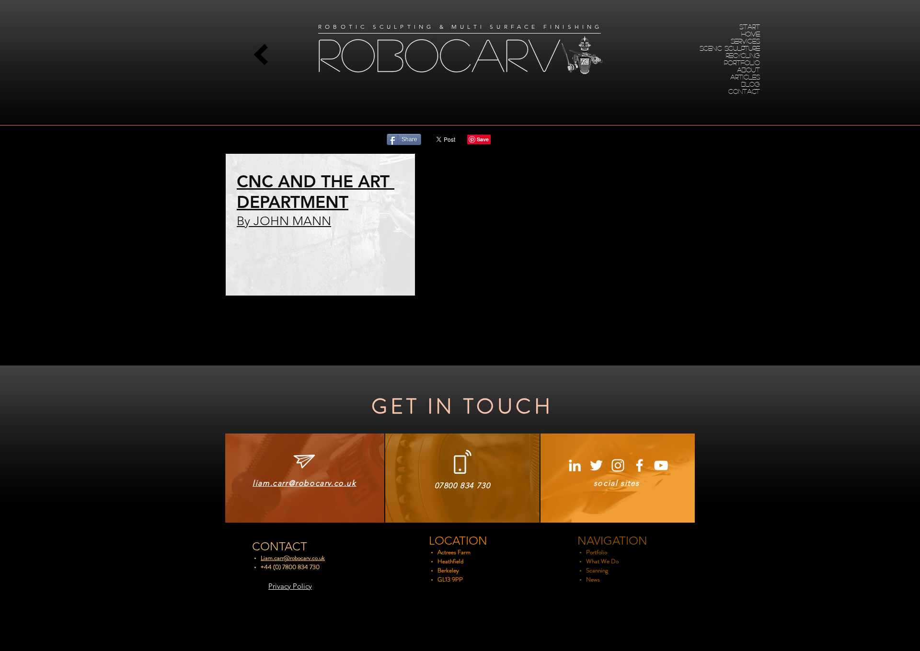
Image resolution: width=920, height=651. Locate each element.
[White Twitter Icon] (596, 465)
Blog (750, 83)
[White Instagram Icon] (618, 465)
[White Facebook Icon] (639, 465)
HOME (750, 33)
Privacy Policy (290, 586)
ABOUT (748, 69)
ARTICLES (745, 76)
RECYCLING (743, 55)
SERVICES (745, 40)
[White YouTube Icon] (661, 465)
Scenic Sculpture (730, 48)
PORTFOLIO (742, 62)
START (749, 26)
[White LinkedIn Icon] (574, 465)
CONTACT (744, 91)
